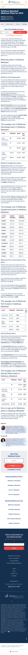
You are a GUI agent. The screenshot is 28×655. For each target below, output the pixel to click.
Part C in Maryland (14, 490)
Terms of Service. (13, 618)
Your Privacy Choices (15, 631)
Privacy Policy (22, 618)
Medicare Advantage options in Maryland (14, 84)
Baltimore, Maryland (14, 505)
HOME (14, 568)
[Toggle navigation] (2, 2)
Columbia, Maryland (14, 509)
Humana (4, 326)
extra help (3, 192)
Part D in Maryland (14, 494)
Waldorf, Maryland (14, 523)
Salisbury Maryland (14, 514)
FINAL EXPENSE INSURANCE (14, 563)
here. (15, 274)
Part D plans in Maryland (16, 167)
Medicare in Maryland (14, 480)
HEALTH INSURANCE (14, 558)
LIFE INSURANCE (14, 560)
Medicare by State (9, 24)
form (8, 416)
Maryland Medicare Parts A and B (10, 268)
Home (2, 24)
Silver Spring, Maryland (14, 518)
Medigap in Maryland (14, 485)
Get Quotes (20, 32)
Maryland (18, 24)
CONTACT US (14, 573)
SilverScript (5, 315)
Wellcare (4, 318)
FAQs (14, 571)
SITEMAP (14, 575)
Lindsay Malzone (9, 16)
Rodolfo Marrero (10, 17)
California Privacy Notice (13, 646)
